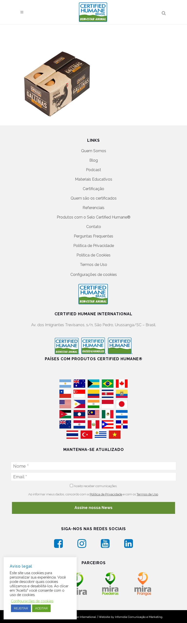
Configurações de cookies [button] (93, 274)
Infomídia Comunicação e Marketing (138, 617)
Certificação (93, 188)
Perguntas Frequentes (93, 236)
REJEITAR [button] (21, 608)
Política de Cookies (93, 255)
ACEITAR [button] (41, 608)
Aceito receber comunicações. (95, 486)
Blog (93, 160)
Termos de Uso (93, 264)
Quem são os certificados (94, 198)
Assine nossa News (93, 507)
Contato (93, 226)
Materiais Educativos (93, 179)
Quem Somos (93, 151)
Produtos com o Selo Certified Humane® (94, 217)
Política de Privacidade (93, 245)
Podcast (93, 169)
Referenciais (93, 207)
